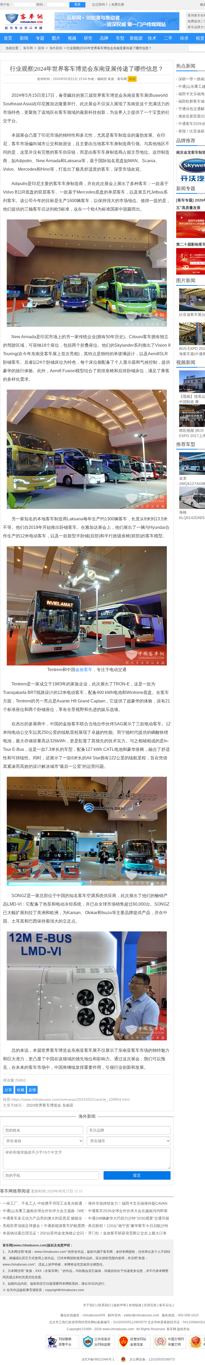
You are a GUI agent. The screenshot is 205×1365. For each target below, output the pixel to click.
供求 (184, 38)
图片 (56, 38)
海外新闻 (55, 48)
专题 (40, 38)
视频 (72, 38)
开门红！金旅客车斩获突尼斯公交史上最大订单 (127, 1233)
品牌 (104, 38)
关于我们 (89, 1305)
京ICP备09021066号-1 (98, 1359)
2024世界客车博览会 (43, 1105)
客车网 (28, 48)
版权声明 (119, 1305)
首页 (8, 38)
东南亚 (67, 1105)
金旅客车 (83, 669)
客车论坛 (165, 1305)
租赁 (200, 38)
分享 (8, 1090)
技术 (152, 38)
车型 (120, 38)
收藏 (20, 1090)
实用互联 (150, 1305)
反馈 (32, 1090)
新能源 (136, 38)
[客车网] (24, 21)
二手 (168, 38)
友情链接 (135, 1305)
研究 (88, 38)
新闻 (24, 38)
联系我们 (104, 1305)
